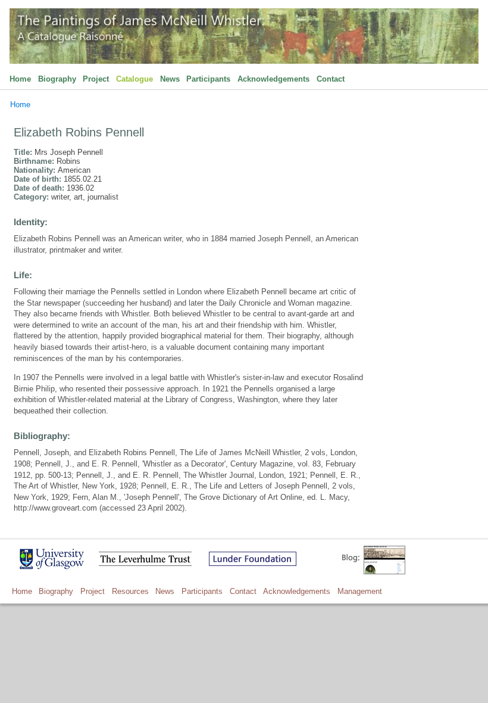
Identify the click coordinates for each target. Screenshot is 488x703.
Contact (331, 78)
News (170, 78)
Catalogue (134, 78)
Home (20, 78)
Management (359, 591)
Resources (130, 591)
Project (96, 78)
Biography (57, 78)
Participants (208, 78)
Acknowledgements (273, 78)
